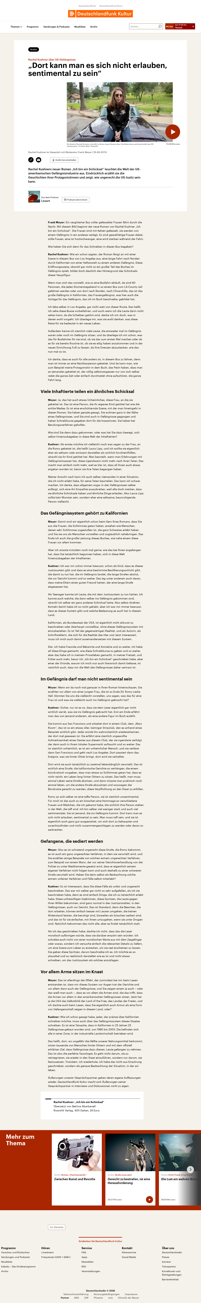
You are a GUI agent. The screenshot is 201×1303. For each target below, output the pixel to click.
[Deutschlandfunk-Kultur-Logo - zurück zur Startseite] (100, 13)
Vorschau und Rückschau (15, 1252)
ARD (76, 1297)
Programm (33, 26)
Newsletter (88, 1261)
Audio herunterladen (65, 160)
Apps (84, 1257)
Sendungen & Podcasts (56, 26)
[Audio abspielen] (172, 131)
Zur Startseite (56, 1227)
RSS (84, 1266)
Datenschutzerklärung (76, 1294)
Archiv (93, 26)
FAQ (84, 1252)
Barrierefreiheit (170, 1279)
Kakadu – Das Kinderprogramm (18, 1266)
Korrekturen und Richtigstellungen (172, 1273)
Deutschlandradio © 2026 (100, 1290)
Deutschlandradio (172, 1252)
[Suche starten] (160, 26)
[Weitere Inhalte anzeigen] (189, 1169)
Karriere (166, 1261)
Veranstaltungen (91, 1271)
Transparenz (169, 1266)
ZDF (86, 1297)
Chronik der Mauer (128, 1297)
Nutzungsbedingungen (107, 1294)
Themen (15, 26)
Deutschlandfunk (87, 6)
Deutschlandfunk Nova (110, 6)
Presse (165, 1257)
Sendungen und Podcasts (15, 1257)
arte (110, 1297)
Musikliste (79, 26)
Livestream (47, 1252)
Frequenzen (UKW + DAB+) (55, 1257)
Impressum (131, 1294)
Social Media (129, 1257)
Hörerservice (129, 1252)
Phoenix (98, 1297)
